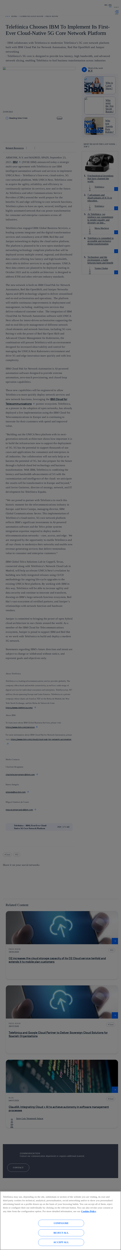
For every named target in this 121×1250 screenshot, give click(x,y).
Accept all (61, 1242)
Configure (61, 1223)
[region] (60, 1220)
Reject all (61, 1232)
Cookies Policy (88, 1211)
